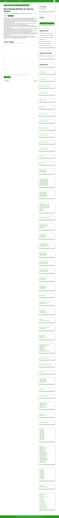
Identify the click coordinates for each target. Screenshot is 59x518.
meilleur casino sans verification (45, 327)
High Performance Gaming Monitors (46, 41)
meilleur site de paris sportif (44, 184)
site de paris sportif (43, 310)
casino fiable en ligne (43, 287)
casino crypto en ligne (43, 505)
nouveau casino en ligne (43, 457)
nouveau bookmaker (43, 279)
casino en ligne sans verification (44, 302)
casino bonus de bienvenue (44, 271)
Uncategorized (11, 5)
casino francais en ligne (43, 192)
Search (42, 17)
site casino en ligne (43, 234)
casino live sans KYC (43, 328)
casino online (42, 347)
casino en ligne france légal (44, 182)
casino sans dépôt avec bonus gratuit (45, 364)
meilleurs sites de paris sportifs (44, 320)
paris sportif (41, 208)
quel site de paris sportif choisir (44, 344)
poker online (41, 319)
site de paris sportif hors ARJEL (44, 204)
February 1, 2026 (8, 13)
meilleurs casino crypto (43, 345)
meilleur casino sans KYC (43, 148)
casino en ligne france (43, 8)
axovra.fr (5, 1)
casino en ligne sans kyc (43, 458)
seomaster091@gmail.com (17, 13)
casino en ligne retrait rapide (44, 225)
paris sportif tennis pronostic (44, 496)
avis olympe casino (42, 162)
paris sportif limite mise (43, 415)
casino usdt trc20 (42, 226)
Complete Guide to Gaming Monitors (46, 43)
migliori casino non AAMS (43, 508)
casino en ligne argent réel (44, 134)
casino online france (43, 503)
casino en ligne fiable (43, 303)
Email (5, 64)
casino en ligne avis (43, 450)
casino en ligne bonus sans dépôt (45, 217)
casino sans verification (43, 407)
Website (5, 69)
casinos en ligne (42, 335)
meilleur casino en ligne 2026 (44, 270)
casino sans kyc (42, 227)
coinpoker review (42, 348)
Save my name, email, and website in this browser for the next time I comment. (17, 74)
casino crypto (42, 406)
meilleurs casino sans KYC (44, 506)
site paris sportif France (43, 504)
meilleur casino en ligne (43, 337)
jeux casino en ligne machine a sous (45, 350)
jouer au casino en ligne (43, 447)
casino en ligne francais (43, 278)
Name (5, 59)
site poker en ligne (42, 311)
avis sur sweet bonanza (43, 312)
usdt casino (41, 203)
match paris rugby (42, 507)
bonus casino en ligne (43, 169)
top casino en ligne (42, 448)
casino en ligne (42, 336)
